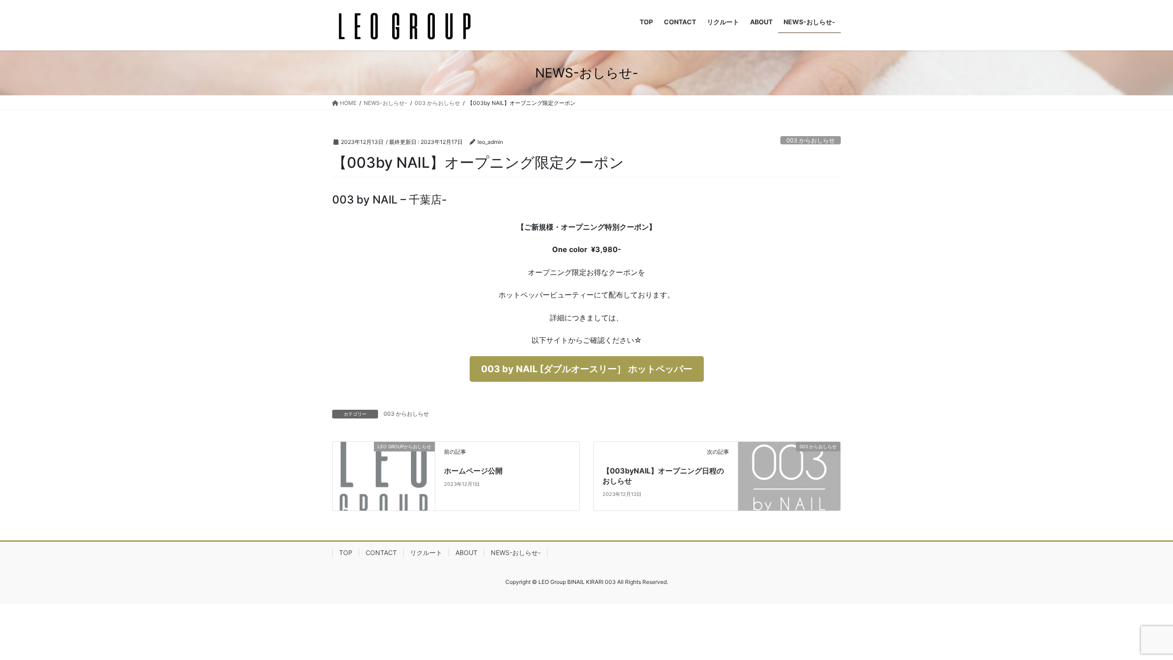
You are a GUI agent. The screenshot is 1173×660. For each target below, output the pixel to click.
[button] (587, 369)
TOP (345, 552)
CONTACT (381, 552)
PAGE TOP (1138, 632)
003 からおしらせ (810, 140)
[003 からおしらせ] (789, 475)
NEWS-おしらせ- (516, 552)
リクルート (426, 552)
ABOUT (466, 552)
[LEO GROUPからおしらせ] (384, 475)
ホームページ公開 (473, 470)
